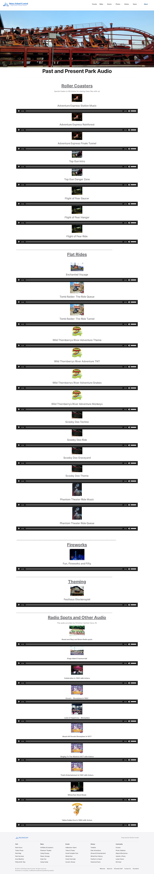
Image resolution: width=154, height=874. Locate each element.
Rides (101, 4)
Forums (94, 4)
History (126, 4)
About (146, 4)
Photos (118, 4)
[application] (77, 111)
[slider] (134, 111)
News (135, 4)
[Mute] (129, 111)
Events (109, 4)
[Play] (19, 111)
